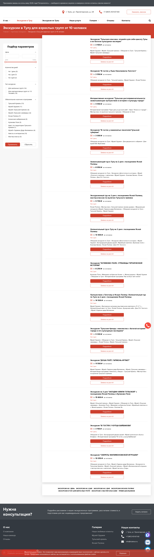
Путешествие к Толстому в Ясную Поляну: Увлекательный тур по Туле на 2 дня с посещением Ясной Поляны (118, 296)
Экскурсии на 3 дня (102, 488)
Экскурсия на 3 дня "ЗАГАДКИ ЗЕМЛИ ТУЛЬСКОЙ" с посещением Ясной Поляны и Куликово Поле (113, 393)
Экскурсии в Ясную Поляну (122, 488)
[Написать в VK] (148, 542)
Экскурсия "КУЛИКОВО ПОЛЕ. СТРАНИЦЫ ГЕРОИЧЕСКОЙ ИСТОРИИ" (116, 264)
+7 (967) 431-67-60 (111, 12)
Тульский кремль (99, 539)
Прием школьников (127, 491)
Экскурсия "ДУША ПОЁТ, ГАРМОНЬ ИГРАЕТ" (110, 360)
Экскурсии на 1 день (66, 488)
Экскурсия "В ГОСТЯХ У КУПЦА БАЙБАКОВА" (110, 425)
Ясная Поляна (98, 543)
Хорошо (122, 553)
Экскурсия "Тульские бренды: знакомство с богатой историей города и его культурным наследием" (117, 330)
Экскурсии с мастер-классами (104, 491)
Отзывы (110, 21)
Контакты (126, 21)
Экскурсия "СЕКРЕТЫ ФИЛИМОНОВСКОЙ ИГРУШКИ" (114, 455)
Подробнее (107, 57)
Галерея (93, 21)
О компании (8, 531)
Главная (6, 32)
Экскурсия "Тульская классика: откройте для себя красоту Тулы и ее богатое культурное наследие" (118, 40)
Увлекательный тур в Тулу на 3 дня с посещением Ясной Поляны (115, 230)
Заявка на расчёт (107, 62)
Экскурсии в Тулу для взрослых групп (74, 491)
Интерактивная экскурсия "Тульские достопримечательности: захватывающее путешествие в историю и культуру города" (117, 99)
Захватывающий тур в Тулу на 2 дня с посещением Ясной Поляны (116, 163)
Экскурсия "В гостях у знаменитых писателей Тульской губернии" (114, 131)
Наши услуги (75, 21)
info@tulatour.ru (132, 542)
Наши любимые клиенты (102, 531)
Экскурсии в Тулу (24, 21)
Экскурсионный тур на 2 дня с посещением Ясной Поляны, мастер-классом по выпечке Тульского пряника (116, 196)
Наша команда (9, 535)
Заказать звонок (139, 12)
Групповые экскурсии (18, 32)
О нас (5, 21)
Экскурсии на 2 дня (84, 488)
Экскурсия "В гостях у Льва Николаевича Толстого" (113, 71)
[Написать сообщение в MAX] (148, 535)
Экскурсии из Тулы (50, 21)
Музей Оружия (98, 535)
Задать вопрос (141, 512)
